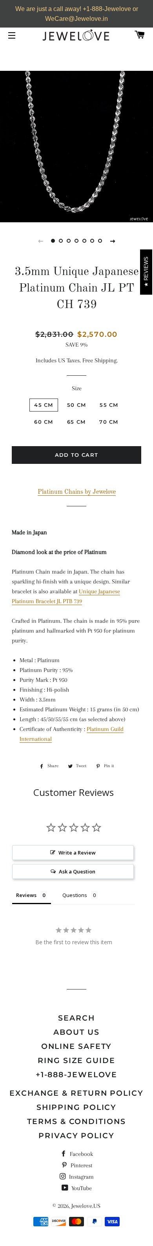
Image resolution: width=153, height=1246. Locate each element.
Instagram (80, 1176)
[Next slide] (112, 240)
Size (77, 388)
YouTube (81, 1188)
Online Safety (76, 1046)
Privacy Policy (76, 1135)
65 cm (76, 422)
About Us (76, 1032)
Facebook (80, 1153)
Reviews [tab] (26, 895)
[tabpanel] (76, 145)
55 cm (109, 405)
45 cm (43, 405)
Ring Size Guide (76, 1060)
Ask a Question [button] (77, 871)
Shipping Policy (76, 1107)
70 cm (108, 422)
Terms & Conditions (76, 1121)
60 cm (43, 422)
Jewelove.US (85, 1205)
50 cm (76, 405)
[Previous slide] (40, 240)
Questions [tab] (74, 895)
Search (76, 1018)
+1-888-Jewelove (77, 1074)
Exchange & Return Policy (76, 1093)
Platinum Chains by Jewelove (77, 492)
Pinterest (80, 1165)
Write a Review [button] (77, 852)
